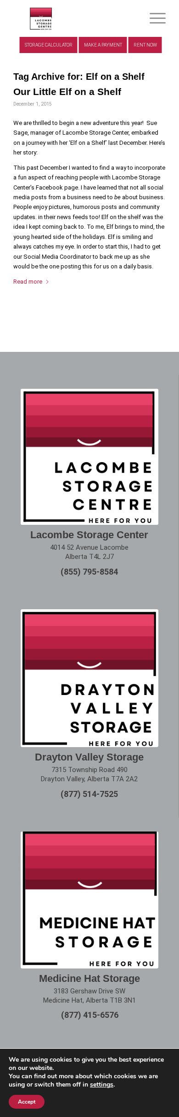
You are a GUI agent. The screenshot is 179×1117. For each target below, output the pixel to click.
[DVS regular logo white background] (89, 678)
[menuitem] (153, 18)
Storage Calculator (49, 45)
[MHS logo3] (74, 18)
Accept (26, 1101)
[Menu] (153, 18)
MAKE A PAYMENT (103, 45)
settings (101, 1085)
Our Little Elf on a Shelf (67, 91)
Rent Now (145, 45)
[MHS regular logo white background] (89, 900)
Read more (27, 281)
